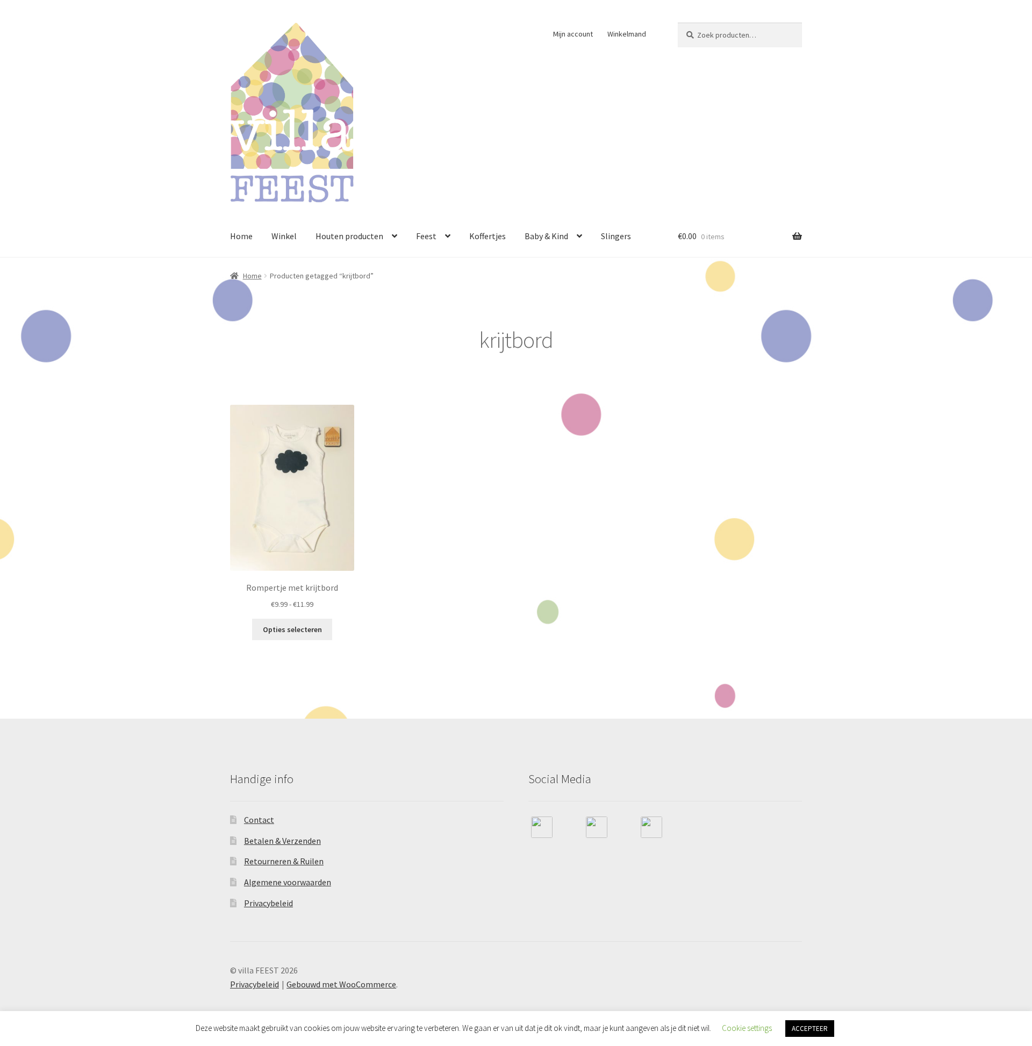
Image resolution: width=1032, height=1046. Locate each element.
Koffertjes (487, 236)
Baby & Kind (546, 236)
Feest (426, 236)
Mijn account (573, 34)
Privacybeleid (268, 903)
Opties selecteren (292, 629)
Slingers (616, 236)
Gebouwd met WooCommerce (341, 984)
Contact (259, 819)
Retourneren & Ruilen (284, 861)
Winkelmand (626, 34)
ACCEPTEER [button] (810, 1028)
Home (241, 236)
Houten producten (349, 236)
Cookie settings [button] (747, 1028)
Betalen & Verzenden (282, 840)
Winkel (284, 236)
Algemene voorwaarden (287, 882)
